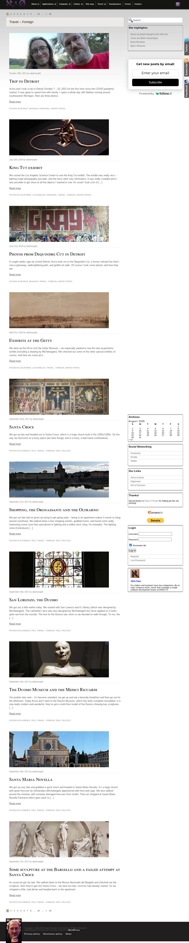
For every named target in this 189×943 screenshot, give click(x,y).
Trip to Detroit (24, 81)
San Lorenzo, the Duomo (33, 599)
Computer (63, 4)
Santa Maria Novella (31, 779)
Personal (44, 109)
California (25, 195)
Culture (77, 4)
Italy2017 (66, 451)
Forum (128, 4)
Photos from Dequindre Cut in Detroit (47, 254)
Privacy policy (32, 934)
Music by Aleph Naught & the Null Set (149, 34)
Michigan (33, 109)
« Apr (131, 439)
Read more (15, 101)
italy (33, 451)
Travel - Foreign (66, 195)
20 (38, 14)
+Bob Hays (135, 581)
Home (69, 934)
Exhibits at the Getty (30, 340)
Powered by (146, 93)
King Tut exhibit (25, 167)
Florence (25, 451)
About (34, 4)
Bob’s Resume (137, 46)
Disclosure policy (52, 934)
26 (50, 14)
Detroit (24, 109)
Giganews (135, 481)
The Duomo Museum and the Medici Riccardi (53, 689)
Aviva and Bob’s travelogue (144, 38)
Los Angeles (39, 195)
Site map (90, 4)
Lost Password (137, 560)
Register (134, 556)
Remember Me (139, 545)
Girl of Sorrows (137, 485)
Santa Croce (21, 427)
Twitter (133, 461)
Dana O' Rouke (151, 501)
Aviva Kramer (137, 477)
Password (133, 539)
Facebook (135, 453)
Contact (138, 4)
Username (133, 534)
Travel (100, 4)
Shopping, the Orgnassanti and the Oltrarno (53, 509)
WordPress (74, 930)
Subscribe (155, 82)
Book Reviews (137, 42)
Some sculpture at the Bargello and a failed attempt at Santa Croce (64, 872)
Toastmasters (115, 4)
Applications (48, 4)
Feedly (133, 457)
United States (58, 109)
